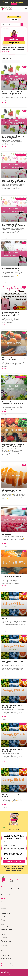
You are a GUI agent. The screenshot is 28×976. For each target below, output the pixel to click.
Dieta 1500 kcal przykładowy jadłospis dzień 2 (12, 750)
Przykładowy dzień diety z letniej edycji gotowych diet (13, 137)
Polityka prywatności (6, 955)
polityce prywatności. (8, 853)
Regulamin (3, 953)
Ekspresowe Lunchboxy (6, 929)
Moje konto (4, 945)
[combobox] (11, 24)
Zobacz (4, 102)
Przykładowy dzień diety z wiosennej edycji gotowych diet (13, 225)
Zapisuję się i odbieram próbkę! (14, 861)
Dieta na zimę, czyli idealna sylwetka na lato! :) (11, 491)
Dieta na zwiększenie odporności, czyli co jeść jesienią (13, 359)
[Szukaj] (22, 24)
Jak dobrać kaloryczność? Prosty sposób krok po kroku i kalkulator (13, 48)
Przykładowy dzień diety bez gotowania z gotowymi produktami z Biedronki (11, 313)
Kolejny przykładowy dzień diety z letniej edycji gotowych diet (13, 93)
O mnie (3, 906)
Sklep (2, 924)
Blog (2, 934)
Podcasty (3, 911)
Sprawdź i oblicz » (7, 51)
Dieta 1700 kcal (7, 619)
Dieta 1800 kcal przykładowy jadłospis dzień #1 (12, 706)
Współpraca (4, 908)
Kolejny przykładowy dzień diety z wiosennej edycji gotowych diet (13, 181)
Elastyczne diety (5, 927)
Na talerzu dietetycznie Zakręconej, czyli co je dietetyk (12, 403)
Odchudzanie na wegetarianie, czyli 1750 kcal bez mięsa (12, 662)
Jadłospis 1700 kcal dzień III (11, 577)
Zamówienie (4, 948)
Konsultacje (4, 937)
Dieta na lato (6, 534)
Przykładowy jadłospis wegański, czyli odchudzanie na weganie (13, 445)
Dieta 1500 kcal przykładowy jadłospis (12, 796)
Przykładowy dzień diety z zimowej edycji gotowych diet (13, 269)
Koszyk (3, 950)
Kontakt (3, 916)
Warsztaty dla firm (5, 913)
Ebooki (2, 932)
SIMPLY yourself (20, 974)
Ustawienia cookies (6, 958)
